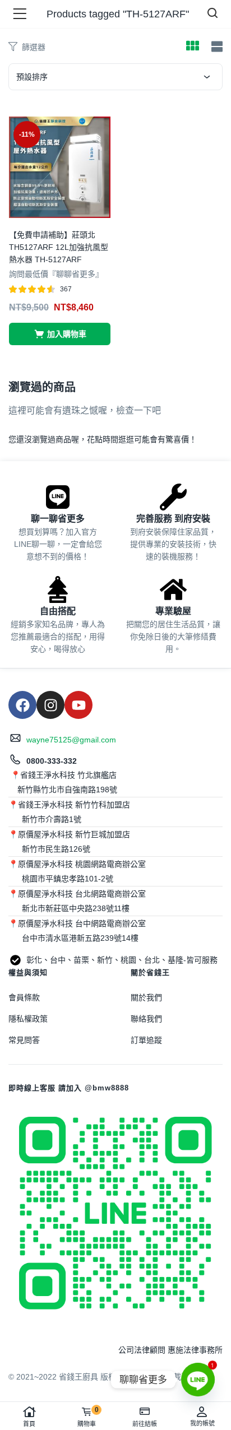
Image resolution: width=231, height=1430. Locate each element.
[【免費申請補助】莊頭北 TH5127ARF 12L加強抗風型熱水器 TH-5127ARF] (59, 166)
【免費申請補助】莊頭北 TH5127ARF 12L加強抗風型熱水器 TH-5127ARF (58, 247)
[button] (59, 334)
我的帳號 (202, 1423)
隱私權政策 (28, 1018)
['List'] (216, 47)
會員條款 (24, 997)
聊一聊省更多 (58, 518)
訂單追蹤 (146, 1040)
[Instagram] (50, 705)
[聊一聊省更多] (57, 497)
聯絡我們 (146, 1018)
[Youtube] (78, 705)
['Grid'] (192, 47)
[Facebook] (22, 705)
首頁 (29, 1423)
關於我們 (146, 997)
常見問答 (24, 1040)
